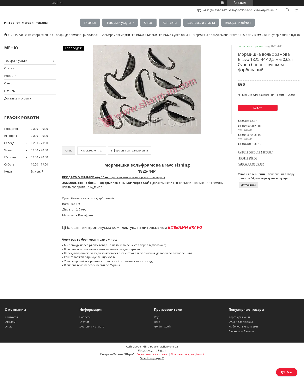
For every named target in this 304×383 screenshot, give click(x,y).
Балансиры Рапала (241, 331)
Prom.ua (172, 346)
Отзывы (9, 91)
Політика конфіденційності (187, 354)
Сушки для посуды (241, 322)
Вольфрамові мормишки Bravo (122, 35)
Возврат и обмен (238, 22)
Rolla (157, 322)
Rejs (156, 317)
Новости (10, 76)
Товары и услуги (118, 22)
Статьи (9, 68)
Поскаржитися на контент (152, 354)
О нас (148, 22)
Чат (289, 372)
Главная (90, 22)
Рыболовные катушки (243, 326)
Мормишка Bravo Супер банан (168, 35)
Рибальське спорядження (33, 35)
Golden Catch (162, 326)
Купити (257, 107)
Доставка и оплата (201, 22)
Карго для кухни (239, 317)
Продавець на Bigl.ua (152, 350)
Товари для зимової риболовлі (76, 35)
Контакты (170, 22)
